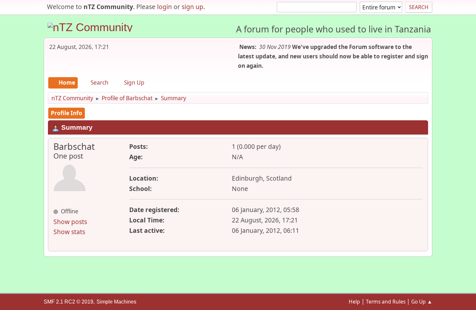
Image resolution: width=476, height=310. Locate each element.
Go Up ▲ (421, 301)
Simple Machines (116, 301)
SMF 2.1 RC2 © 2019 (68, 301)
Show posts (70, 221)
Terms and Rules (385, 301)
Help (354, 301)
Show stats (69, 231)
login (164, 6)
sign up (192, 6)
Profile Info (66, 113)
